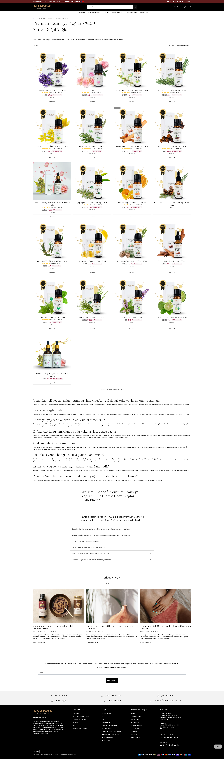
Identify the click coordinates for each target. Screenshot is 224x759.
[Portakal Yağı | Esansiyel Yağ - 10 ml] (132, 181)
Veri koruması (135, 719)
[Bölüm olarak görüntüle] (170, 46)
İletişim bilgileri (106, 740)
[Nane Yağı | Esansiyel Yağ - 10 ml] (52, 296)
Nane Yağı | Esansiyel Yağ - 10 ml (52, 317)
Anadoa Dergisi (106, 713)
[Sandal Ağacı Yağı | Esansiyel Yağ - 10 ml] (132, 125)
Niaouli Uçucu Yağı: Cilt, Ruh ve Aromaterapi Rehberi (109, 627)
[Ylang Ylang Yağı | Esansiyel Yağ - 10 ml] (52, 125)
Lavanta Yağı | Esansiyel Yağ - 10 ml (52, 90)
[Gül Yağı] (92, 69)
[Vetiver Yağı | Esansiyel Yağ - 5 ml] (92, 296)
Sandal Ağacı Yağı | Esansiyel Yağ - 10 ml (132, 146)
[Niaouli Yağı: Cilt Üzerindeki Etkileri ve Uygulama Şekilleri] (165, 606)
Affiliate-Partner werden (80, 728)
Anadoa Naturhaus (48, 754)
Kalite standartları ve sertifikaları (111, 731)
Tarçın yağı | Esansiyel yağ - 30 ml (171, 261)
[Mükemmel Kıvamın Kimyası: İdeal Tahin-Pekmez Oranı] (58, 606)
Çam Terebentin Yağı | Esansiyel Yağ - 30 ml (171, 202)
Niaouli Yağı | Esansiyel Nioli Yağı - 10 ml (132, 90)
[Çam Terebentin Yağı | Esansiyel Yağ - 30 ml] (172, 181)
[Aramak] (135, 7)
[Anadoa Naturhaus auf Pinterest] (173, 2)
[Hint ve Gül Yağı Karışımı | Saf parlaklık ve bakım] (52, 352)
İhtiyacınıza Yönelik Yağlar (109, 725)
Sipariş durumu (106, 722)
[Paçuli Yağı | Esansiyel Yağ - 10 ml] (132, 296)
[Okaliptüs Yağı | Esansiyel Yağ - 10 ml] (52, 240)
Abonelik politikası (136, 725)
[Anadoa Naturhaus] (42, 6)
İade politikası (135, 722)
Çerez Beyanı (135, 728)
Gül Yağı (92, 90)
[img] (52, 93)
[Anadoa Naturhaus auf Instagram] (175, 2)
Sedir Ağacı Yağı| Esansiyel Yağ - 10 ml (132, 261)
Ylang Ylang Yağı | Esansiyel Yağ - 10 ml (52, 146)
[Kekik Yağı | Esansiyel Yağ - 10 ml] (92, 125)
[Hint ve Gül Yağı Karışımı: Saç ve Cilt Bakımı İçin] (52, 181)
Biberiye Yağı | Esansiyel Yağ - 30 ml (171, 90)
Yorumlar (75, 722)
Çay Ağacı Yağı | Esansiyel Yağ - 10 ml (92, 202)
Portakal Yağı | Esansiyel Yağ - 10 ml (132, 202)
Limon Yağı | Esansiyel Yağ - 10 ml (92, 261)
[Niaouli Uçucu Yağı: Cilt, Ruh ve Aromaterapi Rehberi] (112, 606)
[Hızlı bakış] (68, 52)
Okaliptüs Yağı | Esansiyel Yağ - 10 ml (52, 261)
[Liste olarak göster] (173, 46)
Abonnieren (112, 680)
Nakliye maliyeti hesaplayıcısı (110, 734)
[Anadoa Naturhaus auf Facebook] (168, 2)
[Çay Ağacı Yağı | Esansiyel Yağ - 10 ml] (92, 181)
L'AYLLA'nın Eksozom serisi (81, 716)
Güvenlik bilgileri (106, 728)
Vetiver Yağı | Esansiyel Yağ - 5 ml (92, 317)
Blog (74, 725)
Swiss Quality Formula (79, 719)
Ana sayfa (35, 18)
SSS (103, 719)
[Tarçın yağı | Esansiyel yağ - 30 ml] (172, 240)
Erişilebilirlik (134, 731)
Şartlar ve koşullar (136, 716)
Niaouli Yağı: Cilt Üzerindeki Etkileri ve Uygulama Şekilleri (165, 627)
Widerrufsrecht (135, 737)
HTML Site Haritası (107, 737)
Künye (133, 713)
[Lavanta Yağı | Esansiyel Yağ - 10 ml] (52, 69)
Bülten (104, 716)
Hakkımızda (76, 713)
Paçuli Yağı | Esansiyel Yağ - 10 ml (132, 317)
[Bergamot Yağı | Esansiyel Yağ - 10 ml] (172, 296)
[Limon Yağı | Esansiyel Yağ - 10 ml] (92, 240)
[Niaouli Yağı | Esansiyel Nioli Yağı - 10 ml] (132, 69)
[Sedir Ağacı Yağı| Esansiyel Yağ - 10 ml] (132, 240)
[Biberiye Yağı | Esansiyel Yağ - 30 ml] (172, 69)
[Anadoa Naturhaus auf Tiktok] (178, 2)
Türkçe (188, 1)
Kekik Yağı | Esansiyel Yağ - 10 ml (92, 146)
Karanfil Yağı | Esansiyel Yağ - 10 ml (172, 146)
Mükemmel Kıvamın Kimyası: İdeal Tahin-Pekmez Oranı (55, 627)
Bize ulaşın (134, 734)
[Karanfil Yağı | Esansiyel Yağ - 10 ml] (172, 125)
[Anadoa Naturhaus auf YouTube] (180, 2)
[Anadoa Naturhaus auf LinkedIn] (183, 2)
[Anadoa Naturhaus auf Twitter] (170, 2)
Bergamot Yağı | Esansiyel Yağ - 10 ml (172, 317)
